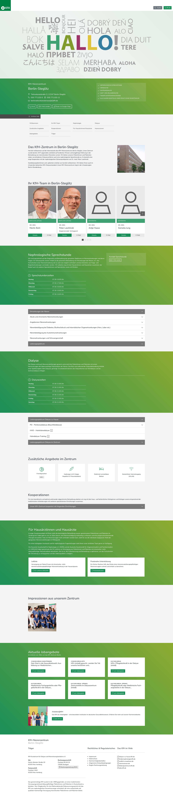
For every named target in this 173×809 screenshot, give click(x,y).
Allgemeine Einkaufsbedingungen (100, 763)
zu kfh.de (167, 8)
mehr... (42, 477)
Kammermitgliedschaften (97, 761)
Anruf (33, 106)
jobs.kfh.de (58, 719)
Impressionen (99, 128)
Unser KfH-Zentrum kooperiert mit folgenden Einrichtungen (53, 506)
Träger (53, 134)
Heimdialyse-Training (38, 436)
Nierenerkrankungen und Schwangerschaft (46, 338)
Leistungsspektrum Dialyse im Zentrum (45, 442)
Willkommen (34, 123)
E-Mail (49, 235)
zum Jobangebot (39, 671)
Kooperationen (56, 128)
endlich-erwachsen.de (126, 761)
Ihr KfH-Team (55, 123)
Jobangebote (34, 134)
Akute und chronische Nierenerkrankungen (46, 317)
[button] (83, 240)
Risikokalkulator (98, 571)
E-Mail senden (45, 106)
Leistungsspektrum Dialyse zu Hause (44, 419)
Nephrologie (77, 123)
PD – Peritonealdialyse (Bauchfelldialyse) (46, 425)
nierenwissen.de (124, 764)
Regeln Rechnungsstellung (98, 765)
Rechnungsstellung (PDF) (69, 767)
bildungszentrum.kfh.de (126, 766)
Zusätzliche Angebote (37, 128)
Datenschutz (93, 759)
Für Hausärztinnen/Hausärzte (82, 128)
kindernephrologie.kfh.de (127, 759)
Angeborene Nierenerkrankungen (43, 322)
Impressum (92, 757)
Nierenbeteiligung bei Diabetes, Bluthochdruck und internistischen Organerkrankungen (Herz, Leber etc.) (70, 327)
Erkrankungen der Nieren (39, 311)
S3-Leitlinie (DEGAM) (41, 571)
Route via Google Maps (63, 106)
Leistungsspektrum (37, 344)
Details (35, 235)
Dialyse (97, 123)
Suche (159, 8)
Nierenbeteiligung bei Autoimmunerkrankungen (48, 333)
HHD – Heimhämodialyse (39, 430)
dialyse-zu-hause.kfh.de (127, 757)
